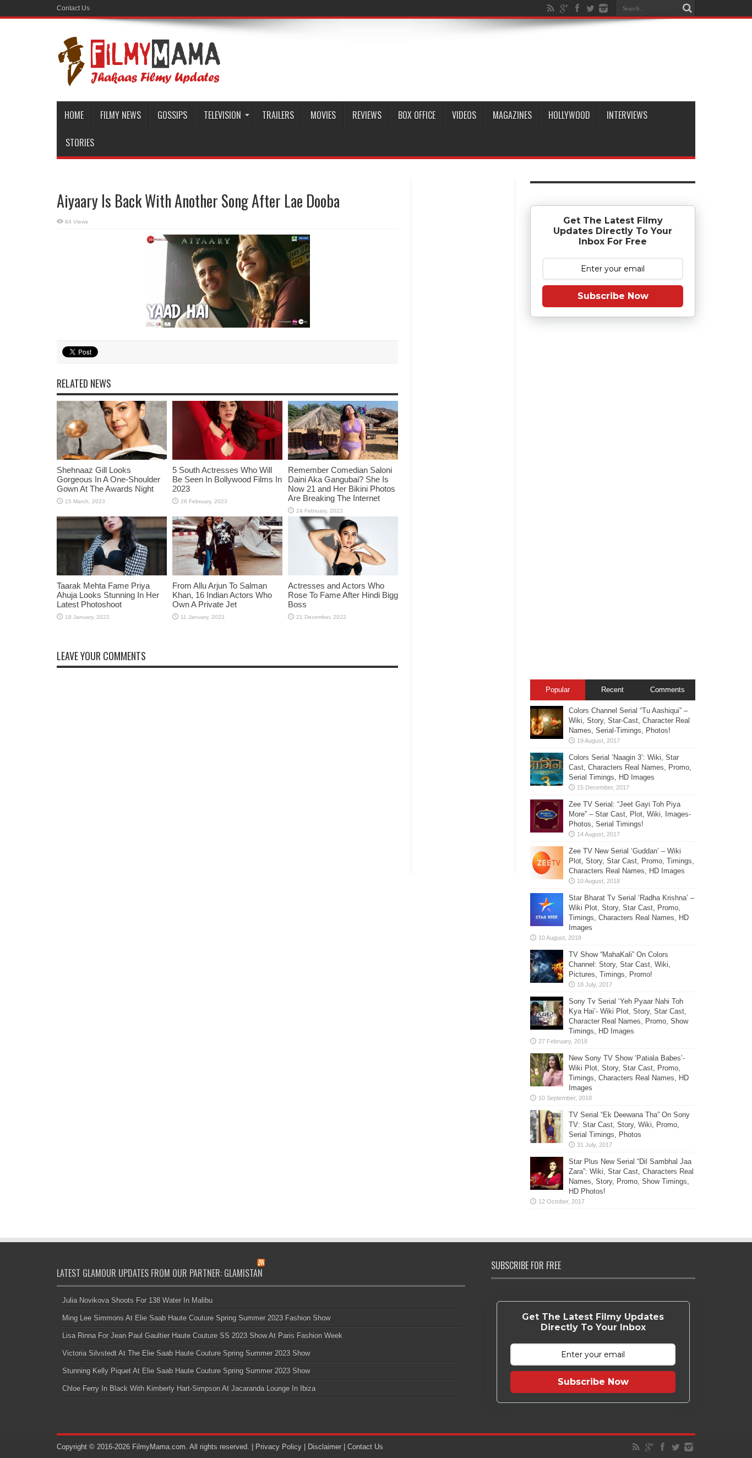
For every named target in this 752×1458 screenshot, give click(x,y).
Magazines (512, 115)
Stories (80, 142)
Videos (464, 115)
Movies (323, 115)
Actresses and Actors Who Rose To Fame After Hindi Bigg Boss (343, 595)
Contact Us (73, 8)
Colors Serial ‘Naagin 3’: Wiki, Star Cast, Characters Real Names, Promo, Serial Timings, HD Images (630, 767)
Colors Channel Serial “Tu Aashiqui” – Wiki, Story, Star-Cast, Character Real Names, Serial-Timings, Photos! (629, 720)
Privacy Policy (278, 1447)
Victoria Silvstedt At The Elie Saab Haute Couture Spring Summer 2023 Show (186, 1353)
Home (74, 115)
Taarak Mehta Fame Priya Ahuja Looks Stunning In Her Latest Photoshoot (108, 595)
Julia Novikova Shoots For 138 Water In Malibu (137, 1300)
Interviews (627, 115)
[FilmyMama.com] (139, 60)
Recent (612, 690)
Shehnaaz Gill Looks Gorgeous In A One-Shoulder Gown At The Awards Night (108, 479)
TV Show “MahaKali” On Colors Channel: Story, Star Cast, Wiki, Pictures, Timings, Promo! (620, 964)
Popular (558, 690)
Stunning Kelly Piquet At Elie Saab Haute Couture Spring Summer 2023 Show (186, 1371)
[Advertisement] (463, 354)
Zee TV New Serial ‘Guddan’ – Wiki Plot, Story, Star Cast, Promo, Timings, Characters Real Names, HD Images (631, 861)
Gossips (172, 115)
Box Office (416, 115)
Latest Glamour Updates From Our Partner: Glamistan (160, 1273)
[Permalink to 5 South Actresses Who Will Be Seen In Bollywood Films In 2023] (227, 430)
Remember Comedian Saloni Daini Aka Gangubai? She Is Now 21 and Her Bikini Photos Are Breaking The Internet (341, 484)
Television (222, 115)
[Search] (687, 8)
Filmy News (120, 115)
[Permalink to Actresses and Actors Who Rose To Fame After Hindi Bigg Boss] (343, 545)
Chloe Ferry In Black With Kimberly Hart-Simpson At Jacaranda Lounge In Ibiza (188, 1388)
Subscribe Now (613, 296)
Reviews (367, 115)
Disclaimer (324, 1447)
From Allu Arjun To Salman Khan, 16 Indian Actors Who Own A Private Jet (222, 595)
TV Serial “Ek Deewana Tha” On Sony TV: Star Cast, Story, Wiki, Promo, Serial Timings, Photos (629, 1125)
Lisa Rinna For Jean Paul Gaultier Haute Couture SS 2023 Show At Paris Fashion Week (202, 1335)
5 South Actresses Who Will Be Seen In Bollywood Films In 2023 (227, 479)
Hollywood (569, 115)
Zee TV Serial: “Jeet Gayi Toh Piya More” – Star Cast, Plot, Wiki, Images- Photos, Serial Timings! (630, 814)
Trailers (278, 115)
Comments (667, 690)
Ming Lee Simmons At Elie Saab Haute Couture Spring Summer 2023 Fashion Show (196, 1318)
